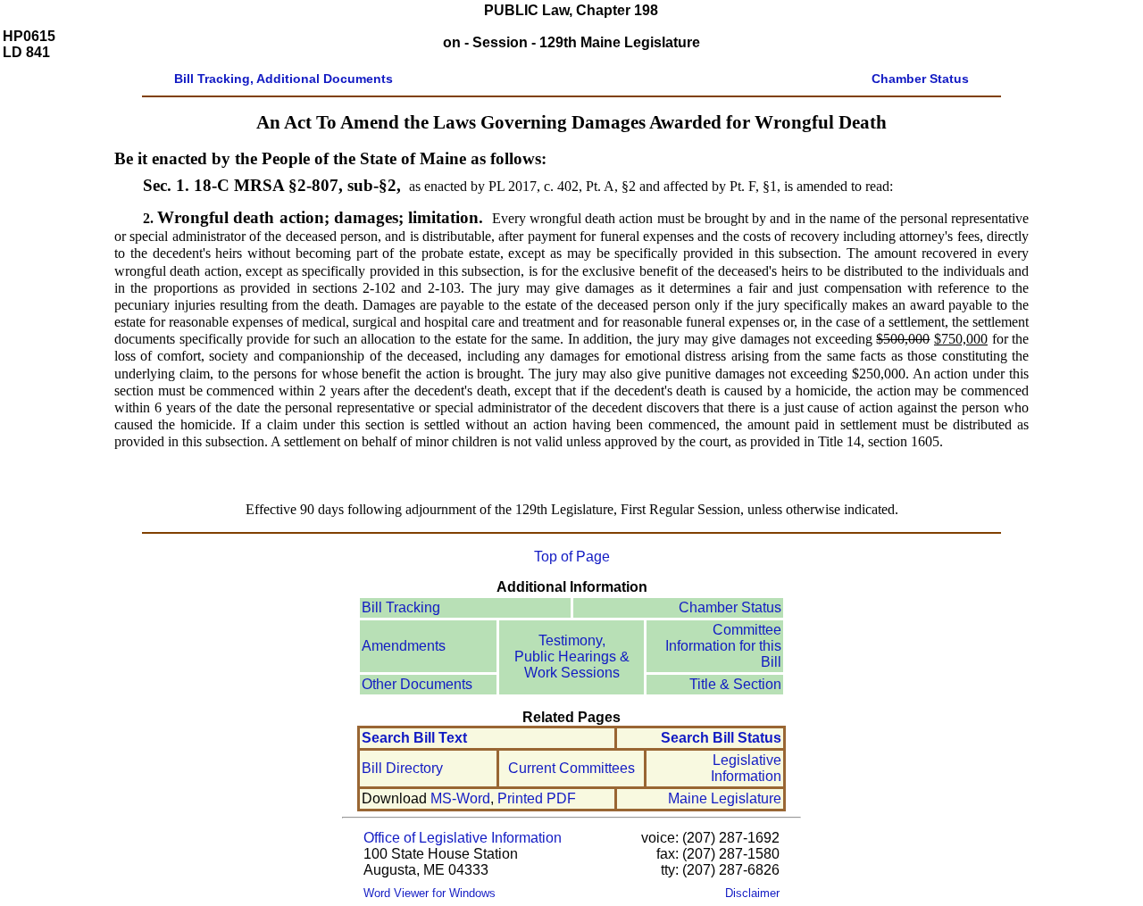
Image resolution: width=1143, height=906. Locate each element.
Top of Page (572, 556)
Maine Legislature (724, 798)
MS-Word (460, 798)
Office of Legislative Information (462, 837)
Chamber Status (730, 607)
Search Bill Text (414, 737)
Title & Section (735, 684)
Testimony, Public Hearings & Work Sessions (572, 656)
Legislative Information (746, 768)
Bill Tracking (401, 607)
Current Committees (571, 768)
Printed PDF (536, 798)
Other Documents (417, 684)
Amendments (404, 645)
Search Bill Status (721, 737)
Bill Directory (402, 768)
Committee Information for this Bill (723, 645)
